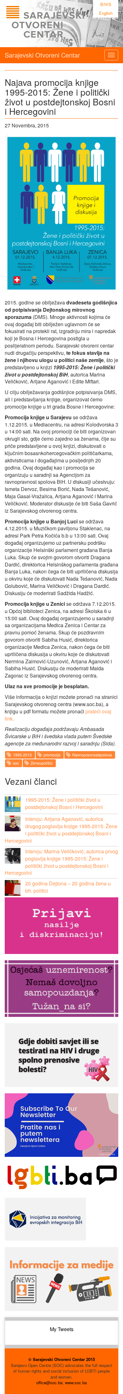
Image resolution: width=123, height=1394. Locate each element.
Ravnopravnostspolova (92, 754)
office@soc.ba (49, 1383)
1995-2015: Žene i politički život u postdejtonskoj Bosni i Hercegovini (64, 803)
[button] (12, 804)
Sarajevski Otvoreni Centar (42, 54)
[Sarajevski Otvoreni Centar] (58, 23)
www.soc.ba (76, 1383)
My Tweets (61, 1329)
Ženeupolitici (42, 763)
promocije (52, 754)
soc (16, 763)
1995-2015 (22, 754)
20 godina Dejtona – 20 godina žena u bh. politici (68, 887)
